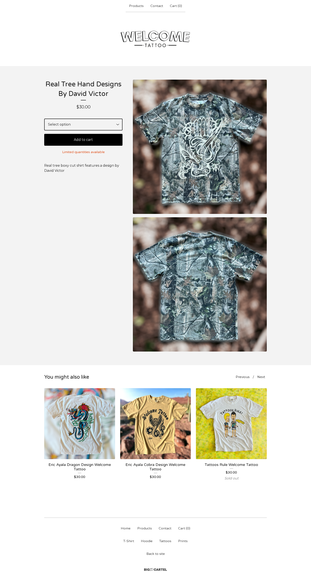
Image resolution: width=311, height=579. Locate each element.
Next (261, 377)
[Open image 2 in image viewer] (200, 284)
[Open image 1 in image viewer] (200, 147)
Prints (183, 541)
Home (126, 528)
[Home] (155, 39)
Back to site (155, 554)
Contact (156, 6)
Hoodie (147, 541)
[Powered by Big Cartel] (155, 570)
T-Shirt (128, 541)
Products (136, 6)
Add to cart (83, 140)
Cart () (176, 6)
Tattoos (165, 541)
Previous (242, 377)
